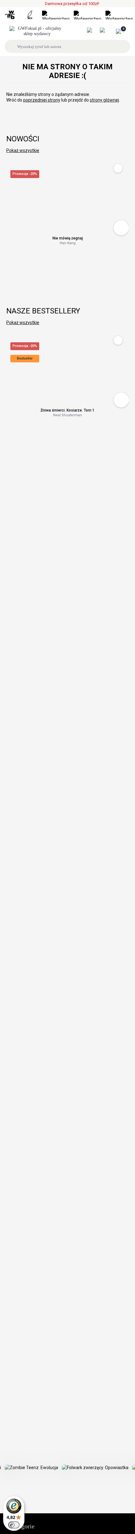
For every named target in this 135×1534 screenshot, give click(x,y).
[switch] (13, 1524)
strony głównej (104, 99)
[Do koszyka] (121, 227)
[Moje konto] (93, 30)
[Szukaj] (12, 46)
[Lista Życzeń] (105, 30)
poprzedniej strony (41, 99)
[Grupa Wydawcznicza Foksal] (36, 31)
